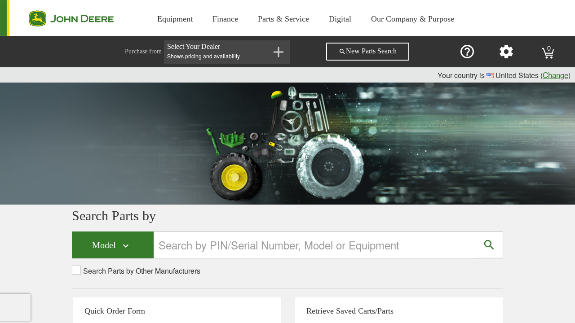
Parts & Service (283, 18)
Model (111, 245)
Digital (340, 18)
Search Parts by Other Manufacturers (141, 271)
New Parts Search (368, 51)
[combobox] (315, 245)
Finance (225, 18)
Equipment (175, 18)
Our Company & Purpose (412, 18)
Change (555, 74)
